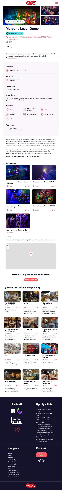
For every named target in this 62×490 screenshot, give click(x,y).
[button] (31, 254)
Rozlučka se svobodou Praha (45, 435)
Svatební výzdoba (41, 441)
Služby (10, 455)
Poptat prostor (15, 33)
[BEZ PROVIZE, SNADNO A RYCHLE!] (31, 3)
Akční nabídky (12, 460)
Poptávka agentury (13, 470)
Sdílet (9, 46)
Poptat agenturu (31, 280)
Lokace (10, 453)
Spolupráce (11, 468)
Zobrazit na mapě (50, 240)
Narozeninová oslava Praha (44, 426)
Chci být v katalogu (13, 475)
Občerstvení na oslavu (43, 428)
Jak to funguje (12, 464)
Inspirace (10, 458)
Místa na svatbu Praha (43, 418)
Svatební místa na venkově (44, 439)
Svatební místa (40, 437)
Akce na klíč (11, 466)
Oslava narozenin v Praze (44, 431)
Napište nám (41, 455)
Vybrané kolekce (13, 462)
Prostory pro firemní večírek (44, 433)
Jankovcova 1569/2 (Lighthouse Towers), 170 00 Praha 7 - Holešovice (31, 38)
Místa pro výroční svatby (43, 424)
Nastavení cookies (13, 477)
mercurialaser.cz (12, 58)
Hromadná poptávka (14, 472)
